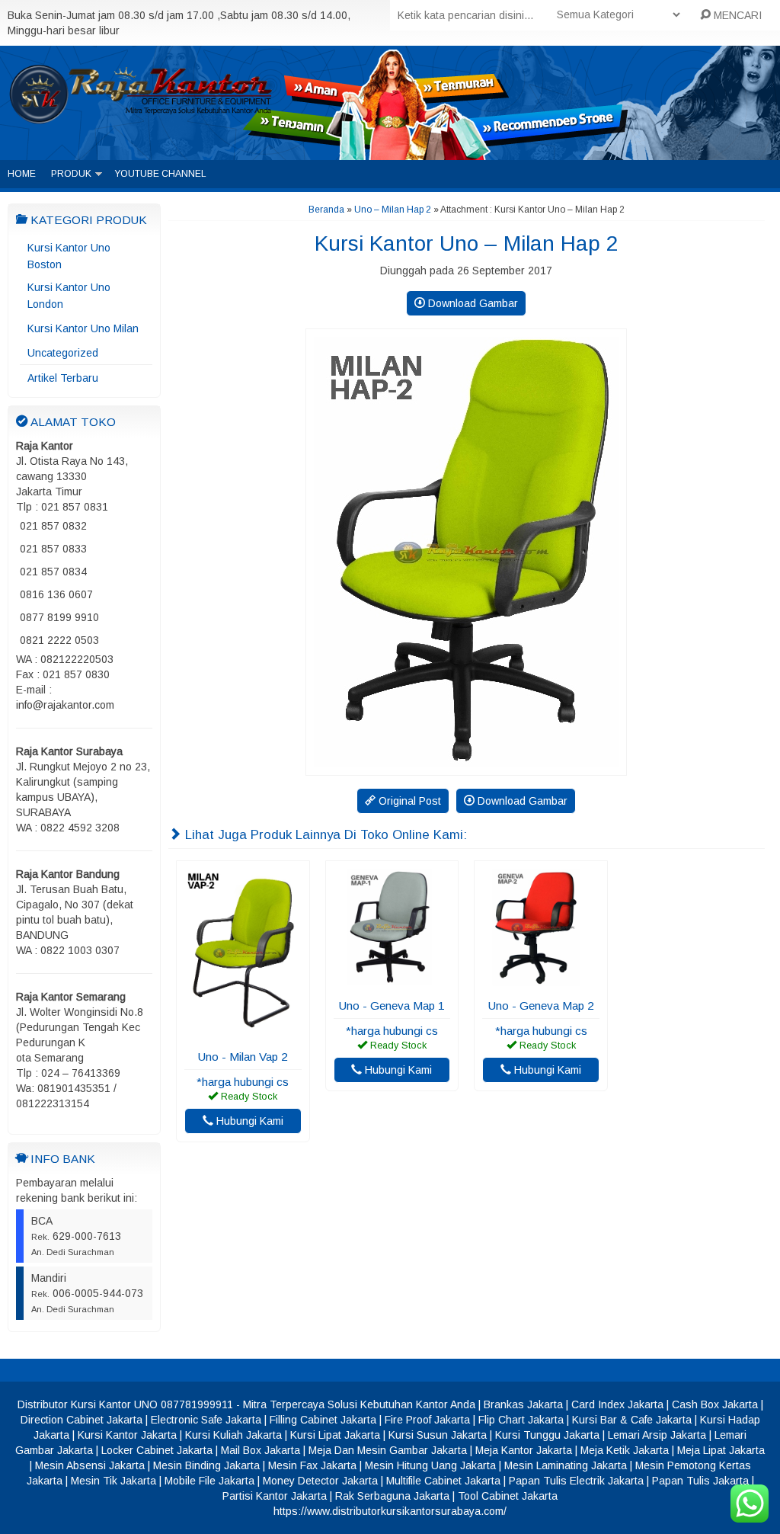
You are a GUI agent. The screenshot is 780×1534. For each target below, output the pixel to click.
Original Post (408, 801)
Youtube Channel (160, 173)
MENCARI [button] (736, 15)
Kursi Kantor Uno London (68, 295)
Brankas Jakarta (523, 1404)
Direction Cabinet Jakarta (81, 1420)
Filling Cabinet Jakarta (323, 1420)
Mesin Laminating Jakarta (565, 1465)
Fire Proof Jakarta (427, 1420)
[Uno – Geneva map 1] (392, 982)
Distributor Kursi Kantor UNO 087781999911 (125, 1404)
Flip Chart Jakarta (521, 1420)
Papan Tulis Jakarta (700, 1481)
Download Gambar (471, 303)
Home (22, 173)
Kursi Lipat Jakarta (335, 1435)
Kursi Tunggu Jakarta (547, 1435)
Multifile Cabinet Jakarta (443, 1481)
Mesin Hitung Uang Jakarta (430, 1465)
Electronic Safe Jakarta (206, 1420)
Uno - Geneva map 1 (392, 1005)
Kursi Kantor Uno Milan (83, 328)
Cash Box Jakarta (715, 1404)
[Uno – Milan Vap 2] (243, 1033)
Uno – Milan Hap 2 (392, 209)
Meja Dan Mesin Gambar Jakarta (387, 1450)
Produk (71, 173)
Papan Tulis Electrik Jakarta (576, 1481)
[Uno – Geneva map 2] (540, 982)
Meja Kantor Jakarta (523, 1450)
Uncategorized (62, 353)
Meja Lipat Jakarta (721, 1450)
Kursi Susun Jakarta (437, 1435)
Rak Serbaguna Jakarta (392, 1496)
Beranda (326, 209)
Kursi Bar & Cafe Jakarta (632, 1420)
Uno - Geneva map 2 (541, 1005)
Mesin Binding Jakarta (206, 1465)
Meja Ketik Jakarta (624, 1450)
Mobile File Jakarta (209, 1481)
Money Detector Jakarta (320, 1481)
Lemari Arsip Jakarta (657, 1435)
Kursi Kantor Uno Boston (68, 256)
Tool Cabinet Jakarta (508, 1496)
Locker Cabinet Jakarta (157, 1450)
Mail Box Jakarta (260, 1450)
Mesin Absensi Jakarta (90, 1465)
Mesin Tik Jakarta (113, 1481)
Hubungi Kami (248, 1121)
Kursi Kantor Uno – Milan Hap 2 (467, 243)
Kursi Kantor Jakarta (127, 1435)
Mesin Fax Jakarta (312, 1465)
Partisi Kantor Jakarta (274, 1496)
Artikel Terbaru (62, 378)
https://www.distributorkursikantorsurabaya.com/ (390, 1511)
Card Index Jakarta (617, 1404)
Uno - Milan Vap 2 (243, 1056)
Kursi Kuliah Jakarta (233, 1435)
